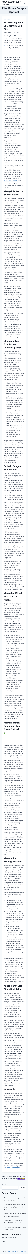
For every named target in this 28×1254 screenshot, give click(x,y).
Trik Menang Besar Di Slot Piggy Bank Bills (14, 25)
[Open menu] (24, 3)
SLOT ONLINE (7, 19)
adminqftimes (8, 32)
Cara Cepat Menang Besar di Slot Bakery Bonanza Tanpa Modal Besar (14, 1207)
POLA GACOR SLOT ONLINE (17, 1251)
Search (4, 1185)
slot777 (4, 1241)
